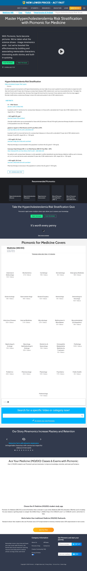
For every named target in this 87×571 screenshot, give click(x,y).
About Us (34, 542)
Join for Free (43, 530)
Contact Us (47, 546)
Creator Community (37, 549)
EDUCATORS (57, 8)
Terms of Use (56, 564)
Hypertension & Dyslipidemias (44, 13)
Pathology (29, 13)
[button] (43, 485)
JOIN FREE (75, 8)
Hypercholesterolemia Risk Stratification (70, 13)
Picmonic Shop (36, 546)
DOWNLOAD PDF (9, 67)
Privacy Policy (48, 564)
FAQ (45, 549)
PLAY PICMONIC (8, 63)
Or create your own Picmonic (44, 421)
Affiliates (46, 542)
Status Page (63, 564)
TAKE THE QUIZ (22, 63)
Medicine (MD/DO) (9, 13)
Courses (21, 13)
